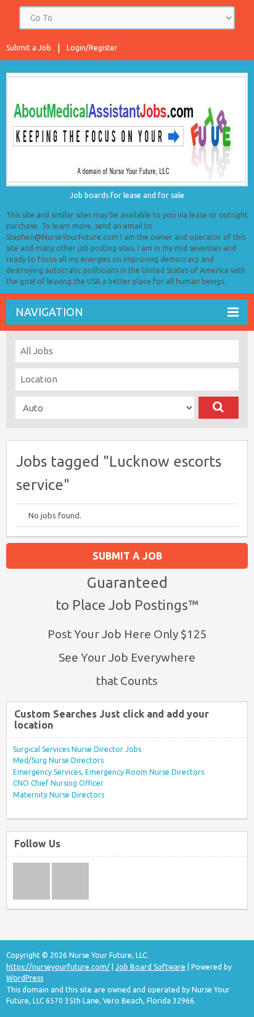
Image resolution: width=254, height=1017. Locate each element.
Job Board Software (150, 967)
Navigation (49, 312)
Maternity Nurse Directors (58, 795)
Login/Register (92, 48)
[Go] (219, 408)
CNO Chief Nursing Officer (58, 783)
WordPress (24, 978)
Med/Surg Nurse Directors (58, 760)
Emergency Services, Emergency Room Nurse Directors (108, 772)
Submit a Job (28, 48)
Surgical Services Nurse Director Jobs (77, 749)
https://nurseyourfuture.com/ (58, 967)
